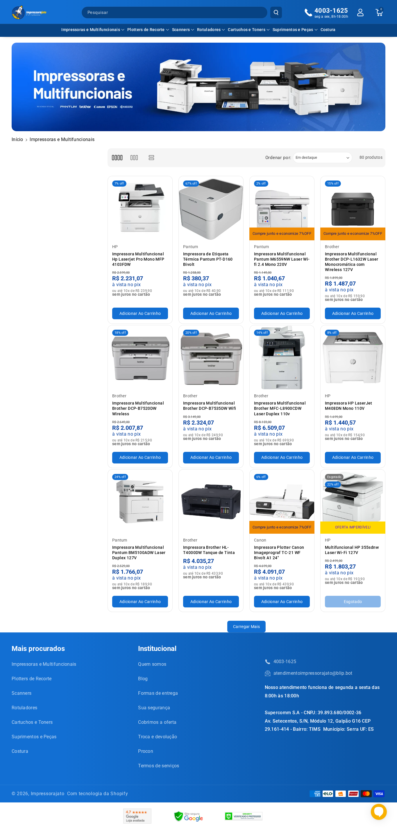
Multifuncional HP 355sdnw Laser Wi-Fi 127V (352, 550)
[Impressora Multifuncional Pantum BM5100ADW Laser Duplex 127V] (140, 502)
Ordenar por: (278, 157)
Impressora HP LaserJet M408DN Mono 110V (348, 406)
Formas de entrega (158, 693)
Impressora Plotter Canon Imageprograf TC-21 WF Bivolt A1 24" (279, 552)
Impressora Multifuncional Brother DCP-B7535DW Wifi (209, 406)
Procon (145, 751)
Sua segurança (154, 707)
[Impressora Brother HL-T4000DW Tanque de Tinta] (211, 502)
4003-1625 (284, 661)
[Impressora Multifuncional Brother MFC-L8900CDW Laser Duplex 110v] (282, 357)
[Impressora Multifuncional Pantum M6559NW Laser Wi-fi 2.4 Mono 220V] (282, 208)
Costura (20, 751)
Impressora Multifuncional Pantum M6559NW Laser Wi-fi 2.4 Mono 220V (282, 259)
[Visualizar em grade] (117, 157)
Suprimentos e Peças (293, 29)
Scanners (181, 29)
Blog (143, 678)
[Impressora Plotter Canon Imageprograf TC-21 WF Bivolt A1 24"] (282, 502)
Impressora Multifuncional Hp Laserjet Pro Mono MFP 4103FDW (138, 259)
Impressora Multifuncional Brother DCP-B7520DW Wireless (138, 408)
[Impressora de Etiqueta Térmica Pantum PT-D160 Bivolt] (211, 208)
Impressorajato (48, 793)
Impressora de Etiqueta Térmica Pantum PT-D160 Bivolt (208, 259)
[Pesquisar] (276, 12)
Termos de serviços (158, 765)
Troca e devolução (157, 736)
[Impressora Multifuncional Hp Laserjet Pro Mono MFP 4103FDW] (140, 208)
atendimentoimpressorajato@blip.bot (313, 673)
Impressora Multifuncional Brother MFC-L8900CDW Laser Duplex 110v (280, 408)
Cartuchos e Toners (246, 29)
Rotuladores (209, 29)
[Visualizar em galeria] (134, 157)
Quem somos (152, 664)
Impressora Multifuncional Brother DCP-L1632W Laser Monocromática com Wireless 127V (351, 262)
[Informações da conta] (360, 12)
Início (17, 139)
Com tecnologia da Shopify (97, 793)
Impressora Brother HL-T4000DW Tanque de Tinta (209, 550)
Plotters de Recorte (146, 29)
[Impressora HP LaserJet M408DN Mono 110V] (353, 357)
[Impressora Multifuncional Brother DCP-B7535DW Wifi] (211, 357)
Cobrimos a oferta (157, 722)
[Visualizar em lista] (151, 157)
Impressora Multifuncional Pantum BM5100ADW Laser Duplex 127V (139, 552)
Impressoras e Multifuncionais (90, 29)
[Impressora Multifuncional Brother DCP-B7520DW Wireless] (140, 357)
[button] (92, 29)
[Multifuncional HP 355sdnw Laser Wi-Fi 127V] (353, 502)
